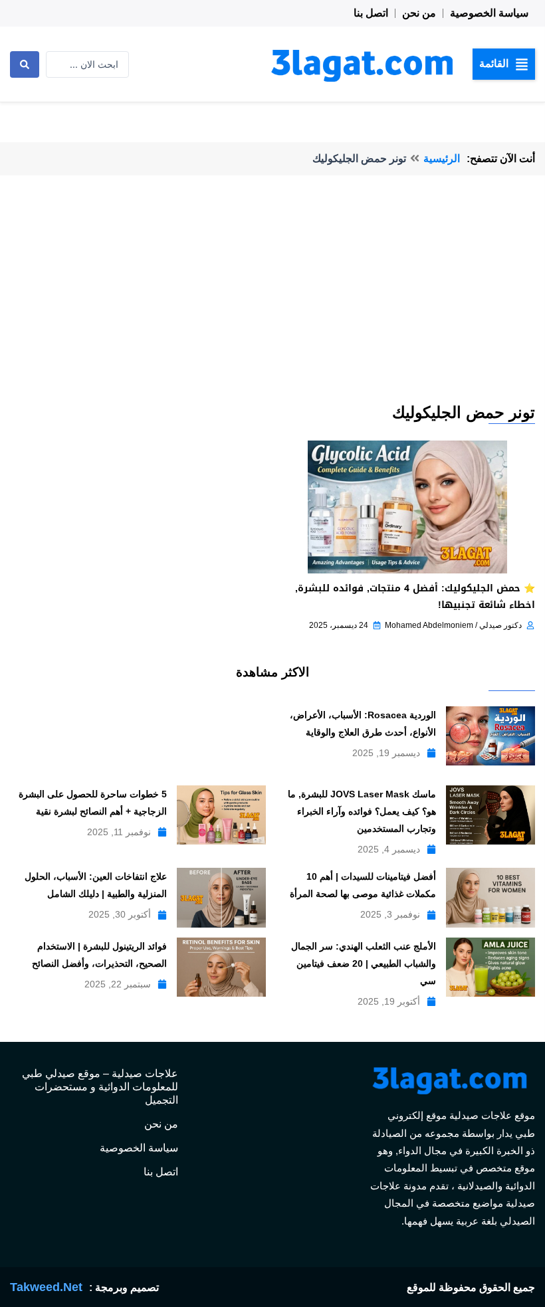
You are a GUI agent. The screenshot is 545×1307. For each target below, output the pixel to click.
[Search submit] (24, 64)
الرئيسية (441, 158)
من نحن (419, 13)
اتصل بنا (371, 13)
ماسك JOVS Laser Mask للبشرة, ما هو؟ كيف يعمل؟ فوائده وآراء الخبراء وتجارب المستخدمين (362, 811)
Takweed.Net (46, 1287)
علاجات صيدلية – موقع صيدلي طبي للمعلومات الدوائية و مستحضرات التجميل (100, 1087)
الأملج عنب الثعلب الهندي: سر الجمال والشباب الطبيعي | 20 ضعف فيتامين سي (363, 963)
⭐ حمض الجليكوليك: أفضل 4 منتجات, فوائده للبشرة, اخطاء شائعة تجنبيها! (415, 596)
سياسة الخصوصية (489, 13)
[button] (504, 64)
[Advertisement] (272, 302)
